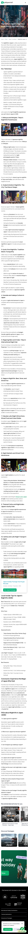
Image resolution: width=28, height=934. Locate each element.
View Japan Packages (10, 590)
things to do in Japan (21, 497)
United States (8, 929)
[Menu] (25, 2)
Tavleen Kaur (4, 34)
